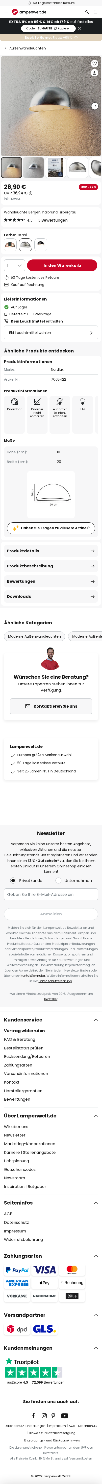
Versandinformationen (26, 1073)
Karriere (12, 1152)
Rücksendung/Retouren (27, 1056)
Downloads (19, 596)
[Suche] (87, 12)
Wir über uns (16, 1127)
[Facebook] (36, 1415)
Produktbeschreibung (30, 566)
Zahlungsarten (18, 1065)
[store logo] (32, 12)
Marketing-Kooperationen (29, 1144)
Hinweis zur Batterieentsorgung (52, 1433)
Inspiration (14, 1186)
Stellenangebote (39, 1152)
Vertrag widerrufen (24, 1031)
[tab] (51, 1059)
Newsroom (14, 1178)
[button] (11, 167)
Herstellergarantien (23, 1091)
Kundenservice (23, 1019)
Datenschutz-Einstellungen (25, 1426)
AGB (8, 1214)
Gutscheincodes (20, 1169)
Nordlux (57, 369)
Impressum (15, 1231)
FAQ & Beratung (19, 1039)
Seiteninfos (18, 1202)
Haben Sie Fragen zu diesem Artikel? (55, 528)
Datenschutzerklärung (55, 981)
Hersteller (50, 999)
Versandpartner (25, 1315)
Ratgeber (37, 1186)
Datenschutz (16, 1222)
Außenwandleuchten (27, 48)
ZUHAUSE (48, 28)
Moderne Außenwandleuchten (34, 636)
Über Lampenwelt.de (30, 1115)
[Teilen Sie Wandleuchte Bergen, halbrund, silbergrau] (94, 72)
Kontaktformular (33, 976)
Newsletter (15, 1135)
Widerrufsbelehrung (23, 1239)
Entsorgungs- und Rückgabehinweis (52, 1440)
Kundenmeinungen (28, 1348)
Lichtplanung (16, 1161)
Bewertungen (21, 581)
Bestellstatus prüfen (23, 1048)
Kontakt (12, 1082)
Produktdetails (23, 551)
